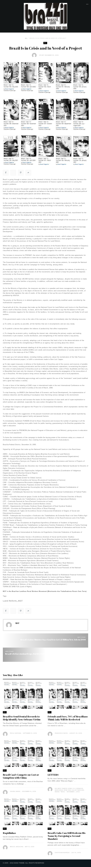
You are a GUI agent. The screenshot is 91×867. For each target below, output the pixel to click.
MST (42, 55)
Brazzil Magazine (16, 847)
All (26, 38)
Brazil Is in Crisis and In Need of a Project (48, 38)
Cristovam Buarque (62, 853)
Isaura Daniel (15, 791)
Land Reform (10, 601)
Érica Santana (15, 733)
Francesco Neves (61, 733)
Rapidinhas (9, 833)
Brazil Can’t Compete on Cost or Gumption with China (21, 776)
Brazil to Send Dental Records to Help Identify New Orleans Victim (21, 718)
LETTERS (53, 774)
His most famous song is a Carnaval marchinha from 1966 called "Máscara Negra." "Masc (69, 790)
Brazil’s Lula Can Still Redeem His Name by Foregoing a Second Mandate (66, 835)
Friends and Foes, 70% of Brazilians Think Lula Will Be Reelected (68, 718)
